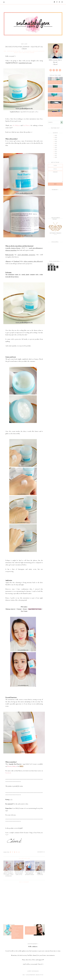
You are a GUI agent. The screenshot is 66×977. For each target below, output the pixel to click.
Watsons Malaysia (12, 766)
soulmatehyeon (30, 974)
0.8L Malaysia (16, 125)
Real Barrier (30, 52)
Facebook (8, 773)
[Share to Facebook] (12, 852)
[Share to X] (10, 852)
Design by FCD (39, 974)
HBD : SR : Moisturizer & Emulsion (28, 51)
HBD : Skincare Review (10, 51)
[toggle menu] (4, 2)
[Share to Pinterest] (14, 852)
